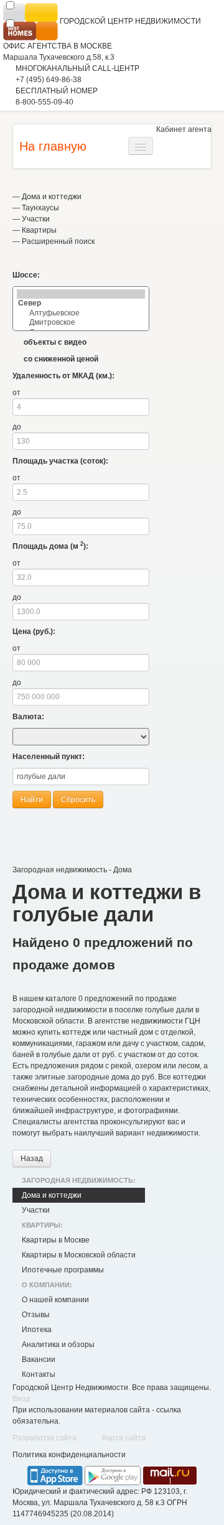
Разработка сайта (44, 1438)
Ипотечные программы (63, 1270)
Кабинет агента (184, 129)
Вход (21, 1398)
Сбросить (78, 799)
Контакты (38, 1374)
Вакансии (38, 1359)
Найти (32, 799)
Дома (122, 869)
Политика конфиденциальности (69, 1454)
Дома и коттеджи (52, 196)
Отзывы (36, 1314)
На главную (52, 146)
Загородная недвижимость (59, 869)
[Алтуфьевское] (81, 313)
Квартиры (39, 230)
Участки (36, 219)
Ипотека (37, 1329)
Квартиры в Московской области (79, 1255)
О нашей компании (55, 1299)
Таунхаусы (40, 207)
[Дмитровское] (81, 322)
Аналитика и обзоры (58, 1344)
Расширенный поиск (58, 241)
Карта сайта (124, 1438)
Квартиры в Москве (56, 1240)
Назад (32, 1158)
